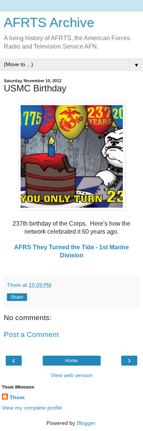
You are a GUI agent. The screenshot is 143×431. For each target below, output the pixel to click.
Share (17, 297)
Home (71, 360)
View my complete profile (32, 408)
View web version (72, 375)
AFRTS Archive (49, 22)
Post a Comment (31, 334)
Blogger (86, 423)
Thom (17, 397)
